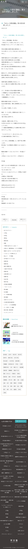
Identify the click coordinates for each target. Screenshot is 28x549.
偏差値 (15, 389)
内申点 (19, 389)
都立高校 (5, 354)
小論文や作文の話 (8, 269)
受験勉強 (5, 379)
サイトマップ (21, 534)
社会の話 (3, 214)
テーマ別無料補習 (8, 294)
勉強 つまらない (6, 373)
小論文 (4, 392)
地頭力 (18, 373)
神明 (11, 383)
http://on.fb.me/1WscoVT (8, 187)
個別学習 (5, 376)
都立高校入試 (11, 364)
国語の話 (6, 263)
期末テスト (16, 367)
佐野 (4, 383)
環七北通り (5, 360)
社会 (18, 386)
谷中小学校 (16, 357)
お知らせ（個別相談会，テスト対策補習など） (14, 248)
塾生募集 (21, 367)
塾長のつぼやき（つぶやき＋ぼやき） (12, 251)
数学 (4, 389)
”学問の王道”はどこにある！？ (11, 246)
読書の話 (6, 276)
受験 (5, 243)
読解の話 (6, 271)
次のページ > (22, 220)
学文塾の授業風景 (8, 284)
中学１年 (10, 379)
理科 (8, 389)
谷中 (8, 383)
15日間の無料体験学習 (9, 302)
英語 (11, 386)
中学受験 (20, 383)
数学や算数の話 (7, 266)
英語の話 (6, 261)
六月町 (21, 364)
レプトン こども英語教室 (10, 304)
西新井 (15, 383)
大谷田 (22, 379)
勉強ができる (16, 370)
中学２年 (14, 376)
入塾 (18, 379)
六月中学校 (11, 360)
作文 (11, 389)
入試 (11, 367)
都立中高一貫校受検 (8, 310)
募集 (15, 379)
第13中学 (20, 354)
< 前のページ (5, 220)
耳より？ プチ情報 (8, 256)
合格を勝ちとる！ (8, 274)
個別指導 (6, 240)
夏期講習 (10, 370)
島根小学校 (10, 357)
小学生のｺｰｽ (20, 156)
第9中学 (4, 357)
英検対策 (5, 370)
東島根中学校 (6, 367)
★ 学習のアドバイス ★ (9, 258)
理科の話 (6, 281)
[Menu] (25, 1)
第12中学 (14, 354)
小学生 (5, 233)
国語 (15, 386)
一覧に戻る (14, 220)
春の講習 (6, 297)
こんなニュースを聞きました (10, 253)
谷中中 (10, 354)
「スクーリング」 (8, 287)
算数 (21, 386)
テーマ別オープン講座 (9, 307)
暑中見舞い (18, 360)
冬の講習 (6, 292)
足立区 (4, 386)
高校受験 (19, 376)
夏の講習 (6, 289)
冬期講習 (5, 364)
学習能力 (14, 373)
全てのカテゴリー (8, 230)
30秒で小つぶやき (8, 299)
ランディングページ (8, 312)
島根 (9, 376)
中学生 (5, 235)
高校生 (5, 238)
